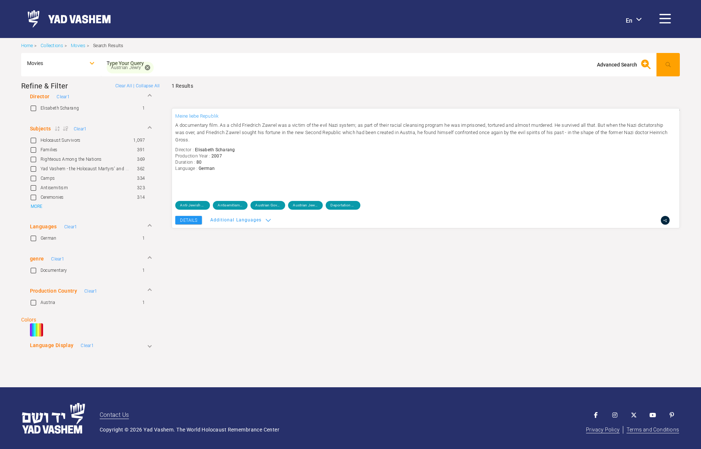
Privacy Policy (603, 430)
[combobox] (54, 63)
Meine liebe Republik (197, 116)
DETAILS (188, 220)
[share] (665, 220)
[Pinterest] (671, 415)
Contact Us (114, 414)
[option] (90, 108)
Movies (78, 45)
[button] (665, 19)
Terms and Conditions (653, 430)
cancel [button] (147, 67)
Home (27, 45)
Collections (52, 45)
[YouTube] (653, 415)
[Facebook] (596, 415)
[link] (66, 19)
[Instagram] (615, 415)
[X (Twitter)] (634, 415)
